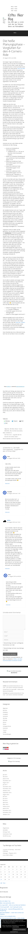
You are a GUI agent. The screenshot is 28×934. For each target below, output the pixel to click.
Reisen (16, 429)
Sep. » (4, 883)
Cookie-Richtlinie (15, 926)
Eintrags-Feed (6, 832)
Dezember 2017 (7, 780)
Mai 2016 (5, 800)
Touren (20, 429)
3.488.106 (9, 386)
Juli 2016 (5, 796)
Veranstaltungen (7, 734)
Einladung (5, 712)
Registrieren (6, 828)
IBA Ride (12, 429)
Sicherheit (5, 728)
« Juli (1, 883)
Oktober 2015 (6, 814)
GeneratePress (14, 931)
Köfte (8, 520)
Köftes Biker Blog (16, 17)
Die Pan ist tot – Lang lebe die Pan (12, 434)
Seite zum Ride (21, 68)
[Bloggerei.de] (6, 749)
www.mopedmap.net (20, 386)
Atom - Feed (14, 8)
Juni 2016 (5, 798)
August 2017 (6, 782)
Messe (4, 722)
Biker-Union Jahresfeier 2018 (7, 903)
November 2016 (7, 788)
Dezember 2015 (7, 810)
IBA (10, 430)
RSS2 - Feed (14, 6)
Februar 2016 (6, 806)
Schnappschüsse (7, 726)
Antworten (7, 483)
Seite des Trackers (20, 322)
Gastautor (5, 716)
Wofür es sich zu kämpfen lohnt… (8, 916)
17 (9, 874)
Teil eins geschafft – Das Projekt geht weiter (11, 907)
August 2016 (6, 794)
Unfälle (4, 732)
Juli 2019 (5, 774)
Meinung (5, 720)
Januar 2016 (6, 808)
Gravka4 (5, 689)
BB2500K (6, 430)
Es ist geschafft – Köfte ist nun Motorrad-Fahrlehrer (13, 905)
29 (1, 879)
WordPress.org (6, 836)
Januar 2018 (6, 778)
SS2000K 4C (9, 432)
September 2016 (7, 792)
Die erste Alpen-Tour (5, 901)
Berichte (5, 710)
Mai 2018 (5, 776)
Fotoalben (5, 714)
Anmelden (5, 830)
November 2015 (7, 812)
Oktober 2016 (6, 790)
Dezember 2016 (7, 786)
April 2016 (5, 802)
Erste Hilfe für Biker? (8, 855)
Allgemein (6, 429)
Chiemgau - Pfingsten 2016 (9, 853)
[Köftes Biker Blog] (4, 20)
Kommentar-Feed (7, 834)
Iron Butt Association (17, 430)
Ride (4, 432)
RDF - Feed (14, 10)
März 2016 (5, 804)
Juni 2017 (5, 784)
